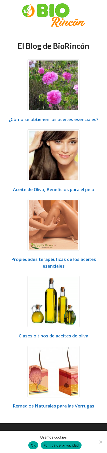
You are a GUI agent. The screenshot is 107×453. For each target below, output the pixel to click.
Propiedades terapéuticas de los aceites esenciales (53, 262)
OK (33, 445)
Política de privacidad (61, 445)
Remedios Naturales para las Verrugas (53, 406)
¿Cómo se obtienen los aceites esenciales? (53, 119)
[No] (100, 441)
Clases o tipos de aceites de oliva (53, 336)
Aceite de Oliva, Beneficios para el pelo (53, 189)
